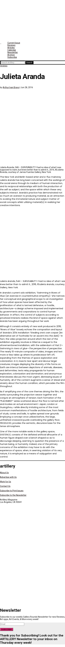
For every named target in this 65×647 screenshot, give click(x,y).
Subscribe (12, 57)
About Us (4, 472)
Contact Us (5, 486)
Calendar (11, 50)
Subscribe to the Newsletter (13, 495)
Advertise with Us (8, 477)
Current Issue (13, 43)
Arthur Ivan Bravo (11, 87)
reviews (3, 66)
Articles (11, 47)
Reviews (11, 45)
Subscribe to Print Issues (11, 490)
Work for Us (5, 481)
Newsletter (12, 52)
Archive (11, 55)
